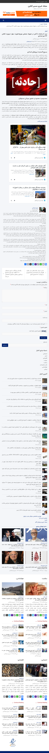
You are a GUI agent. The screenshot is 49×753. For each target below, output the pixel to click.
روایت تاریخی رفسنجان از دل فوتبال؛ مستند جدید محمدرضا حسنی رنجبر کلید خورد (21, 469)
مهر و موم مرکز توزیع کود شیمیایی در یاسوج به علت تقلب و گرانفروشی (33, 716)
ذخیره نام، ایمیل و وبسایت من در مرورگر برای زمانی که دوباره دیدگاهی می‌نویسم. (26, 324)
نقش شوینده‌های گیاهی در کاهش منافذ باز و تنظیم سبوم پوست (25, 392)
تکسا (46, 520)
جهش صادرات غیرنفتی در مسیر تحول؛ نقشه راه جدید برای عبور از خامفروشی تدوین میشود (9, 725)
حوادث (45, 360)
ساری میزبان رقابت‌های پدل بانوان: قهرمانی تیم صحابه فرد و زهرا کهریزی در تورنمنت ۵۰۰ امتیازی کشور (35, 272)
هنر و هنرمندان (43, 365)
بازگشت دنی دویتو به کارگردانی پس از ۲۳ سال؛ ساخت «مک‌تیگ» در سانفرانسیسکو (13, 567)
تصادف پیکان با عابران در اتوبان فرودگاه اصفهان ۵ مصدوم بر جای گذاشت (23, 496)
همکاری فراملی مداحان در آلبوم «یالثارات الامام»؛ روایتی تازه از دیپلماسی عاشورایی (36, 567)
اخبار (46, 31)
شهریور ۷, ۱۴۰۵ (20, 683)
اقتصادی (45, 358)
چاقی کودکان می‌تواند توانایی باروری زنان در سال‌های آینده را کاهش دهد (24, 448)
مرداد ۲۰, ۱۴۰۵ (20, 548)
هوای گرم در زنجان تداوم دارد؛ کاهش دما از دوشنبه (9, 643)
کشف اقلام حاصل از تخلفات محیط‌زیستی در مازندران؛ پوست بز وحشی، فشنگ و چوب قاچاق (33, 709)
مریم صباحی (36, 38)
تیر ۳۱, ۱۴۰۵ (38, 638)
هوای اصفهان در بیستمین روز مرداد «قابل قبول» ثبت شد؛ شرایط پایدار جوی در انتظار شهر (9, 628)
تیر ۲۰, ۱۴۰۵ (38, 727)
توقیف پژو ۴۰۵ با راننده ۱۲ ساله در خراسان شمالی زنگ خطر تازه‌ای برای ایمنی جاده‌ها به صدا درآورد (33, 733)
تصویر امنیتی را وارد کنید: (35, 331)
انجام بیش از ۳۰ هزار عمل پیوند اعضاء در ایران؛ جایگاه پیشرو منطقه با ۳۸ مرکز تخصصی (33, 652)
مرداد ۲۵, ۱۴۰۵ (43, 602)
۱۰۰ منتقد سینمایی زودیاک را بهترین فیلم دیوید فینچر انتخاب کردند (25, 413)
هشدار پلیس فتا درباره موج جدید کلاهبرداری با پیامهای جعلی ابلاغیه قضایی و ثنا (33, 725)
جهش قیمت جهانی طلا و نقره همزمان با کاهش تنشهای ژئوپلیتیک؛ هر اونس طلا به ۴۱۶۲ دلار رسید (9, 717)
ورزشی (45, 369)
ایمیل (45, 311)
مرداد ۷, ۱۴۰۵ (14, 735)
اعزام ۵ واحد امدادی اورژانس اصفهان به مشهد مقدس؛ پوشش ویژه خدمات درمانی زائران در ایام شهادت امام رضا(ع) (33, 628)
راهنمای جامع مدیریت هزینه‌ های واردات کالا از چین (29, 510)
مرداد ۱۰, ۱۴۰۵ (43, 570)
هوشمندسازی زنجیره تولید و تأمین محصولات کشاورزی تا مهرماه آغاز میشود (9, 732)
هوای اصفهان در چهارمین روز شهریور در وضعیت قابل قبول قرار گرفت (24, 385)
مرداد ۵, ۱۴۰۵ (20, 570)
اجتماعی (45, 354)
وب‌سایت (45, 318)
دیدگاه (45, 288)
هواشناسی (44, 367)
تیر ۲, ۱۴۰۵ (38, 735)
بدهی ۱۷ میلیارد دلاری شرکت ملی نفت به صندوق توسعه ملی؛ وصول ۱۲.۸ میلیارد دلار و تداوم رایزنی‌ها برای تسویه (9, 709)
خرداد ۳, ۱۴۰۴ (43, 38)
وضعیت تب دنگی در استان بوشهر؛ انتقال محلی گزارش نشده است (33, 635)
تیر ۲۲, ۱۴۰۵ (38, 646)
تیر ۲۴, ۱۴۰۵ (38, 719)
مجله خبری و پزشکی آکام (41, 522)
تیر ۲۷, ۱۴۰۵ (14, 653)
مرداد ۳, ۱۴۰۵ (14, 646)
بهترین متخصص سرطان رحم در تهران (32, 516)
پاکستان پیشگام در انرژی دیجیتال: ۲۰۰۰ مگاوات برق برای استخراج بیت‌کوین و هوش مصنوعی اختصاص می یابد (13, 273)
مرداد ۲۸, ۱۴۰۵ (43, 548)
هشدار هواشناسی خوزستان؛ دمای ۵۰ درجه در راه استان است (9, 651)
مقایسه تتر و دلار (43, 518)
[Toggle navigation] (45, 20)
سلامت (45, 363)
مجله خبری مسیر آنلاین (37, 6)
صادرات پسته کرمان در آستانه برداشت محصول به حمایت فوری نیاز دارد (24, 379)
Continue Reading (42, 621)
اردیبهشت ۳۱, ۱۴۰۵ (36, 653)
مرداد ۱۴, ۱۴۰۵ (13, 719)
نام (46, 305)
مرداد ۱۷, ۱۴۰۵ (37, 630)
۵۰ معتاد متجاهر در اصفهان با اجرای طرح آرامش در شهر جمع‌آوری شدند (24, 420)
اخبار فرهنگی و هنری (41, 526)
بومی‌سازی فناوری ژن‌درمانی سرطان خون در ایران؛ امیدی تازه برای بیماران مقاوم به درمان (33, 644)
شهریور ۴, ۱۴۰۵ (20, 602)
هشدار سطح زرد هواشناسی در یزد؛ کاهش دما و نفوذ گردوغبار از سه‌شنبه (9, 635)
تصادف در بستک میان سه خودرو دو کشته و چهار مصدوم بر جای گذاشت (24, 406)
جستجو (45, 342)
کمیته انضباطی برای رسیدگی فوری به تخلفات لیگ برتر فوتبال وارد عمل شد (23, 399)
